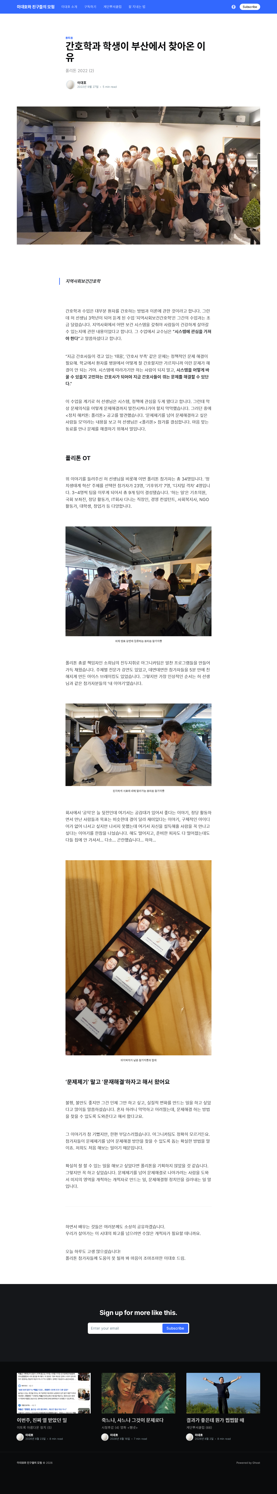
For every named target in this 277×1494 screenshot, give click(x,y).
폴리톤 (69, 37)
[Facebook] (234, 7)
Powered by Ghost (248, 1462)
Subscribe (250, 7)
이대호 (81, 83)
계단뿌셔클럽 (112, 7)
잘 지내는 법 (137, 7)
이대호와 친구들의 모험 (35, 6)
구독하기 (90, 7)
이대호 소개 (69, 7)
